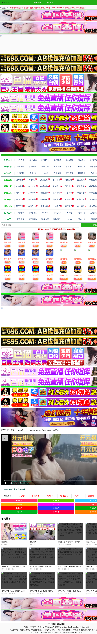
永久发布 (49, 2)
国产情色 (56, 504)
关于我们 (52, 624)
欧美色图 (81, 200)
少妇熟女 (56, 200)
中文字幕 (56, 180)
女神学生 (19, 186)
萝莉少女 (81, 193)
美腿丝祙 (56, 500)
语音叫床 (56, 512)
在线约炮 (56, 508)
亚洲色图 (68, 200)
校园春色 (56, 206)
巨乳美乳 (56, 193)
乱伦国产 (56, 186)
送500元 (7, 279)
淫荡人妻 (44, 206)
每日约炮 (64, 246)
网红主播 (81, 186)
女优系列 (81, 180)
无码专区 (32, 193)
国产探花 (68, 186)
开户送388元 (64, 279)
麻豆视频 (44, 180)
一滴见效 (7, 262)
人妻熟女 (68, 193)
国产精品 (19, 193)
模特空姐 (44, 186)
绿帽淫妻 (19, 504)
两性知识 (81, 206)
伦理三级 (68, 180)
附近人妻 (19, 512)
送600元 (63, 262)
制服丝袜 (44, 200)
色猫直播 (32, 542)
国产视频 (19, 180)
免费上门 (7, 246)
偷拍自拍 (19, 200)
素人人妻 (32, 186)
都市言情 (19, 206)
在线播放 (7, 496)
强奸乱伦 (44, 193)
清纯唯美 (32, 200)
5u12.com (5, 2)
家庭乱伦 (32, 206)
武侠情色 (68, 206)
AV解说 (32, 180)
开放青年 (19, 500)
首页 (12, 430)
